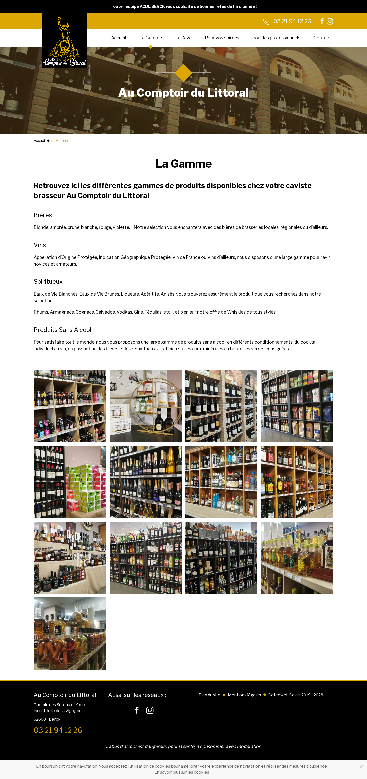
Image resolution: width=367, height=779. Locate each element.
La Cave (183, 37)
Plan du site (209, 695)
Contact (322, 37)
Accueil (118, 37)
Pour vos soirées (222, 37)
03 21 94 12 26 (291, 21)
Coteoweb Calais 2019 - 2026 (295, 695)
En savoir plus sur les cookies (181, 772)
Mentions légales (244, 695)
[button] (70, 406)
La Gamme (150, 37)
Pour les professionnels (276, 37)
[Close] (361, 766)
